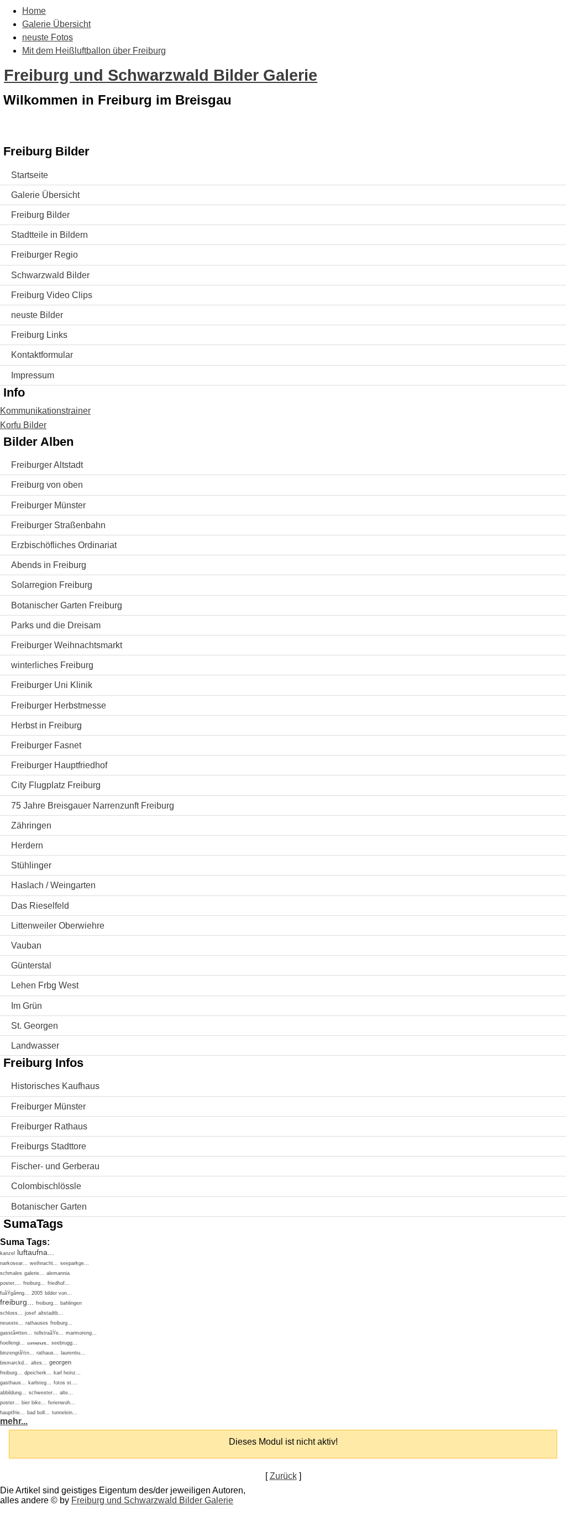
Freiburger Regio (44, 254)
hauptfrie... (12, 1412)
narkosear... (14, 1263)
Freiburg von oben (47, 484)
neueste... (11, 1323)
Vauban (26, 945)
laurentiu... (73, 1353)
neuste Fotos (47, 37)
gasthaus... (13, 1382)
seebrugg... (64, 1343)
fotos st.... (66, 1382)
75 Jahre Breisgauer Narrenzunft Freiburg (92, 805)
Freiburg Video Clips (51, 295)
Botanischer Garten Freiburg (66, 605)
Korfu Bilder (23, 425)
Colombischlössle (46, 1186)
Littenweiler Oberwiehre (57, 925)
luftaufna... (35, 1252)
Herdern (27, 845)
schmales (11, 1273)
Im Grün (26, 1005)
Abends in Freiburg (48, 565)
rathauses (36, 1323)
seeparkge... (74, 1263)
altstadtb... (50, 1313)
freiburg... (34, 1283)
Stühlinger (31, 865)
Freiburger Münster (48, 505)
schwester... (43, 1392)
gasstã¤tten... (16, 1333)
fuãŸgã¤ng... (14, 1293)
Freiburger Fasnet (46, 745)
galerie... (34, 1273)
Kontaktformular (42, 355)
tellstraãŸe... (49, 1333)
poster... (9, 1402)
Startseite (29, 175)
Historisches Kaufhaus (55, 1086)
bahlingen (71, 1303)
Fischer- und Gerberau (55, 1166)
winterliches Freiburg (52, 665)
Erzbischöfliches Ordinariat (64, 545)
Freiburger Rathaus (49, 1126)
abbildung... (13, 1392)
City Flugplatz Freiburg (56, 785)
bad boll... (38, 1412)
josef (30, 1313)
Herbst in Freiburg (46, 725)
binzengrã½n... (17, 1353)
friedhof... (59, 1283)
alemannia (58, 1273)
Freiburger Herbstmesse (58, 705)
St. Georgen (34, 1025)
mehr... (14, 1421)
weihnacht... (44, 1263)
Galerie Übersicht (56, 24)
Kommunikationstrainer (45, 410)
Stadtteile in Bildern (49, 234)
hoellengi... (12, 1343)
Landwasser (35, 1045)
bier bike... (34, 1402)
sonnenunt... (38, 1343)
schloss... (11, 1313)
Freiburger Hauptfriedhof (59, 765)
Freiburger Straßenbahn (58, 525)
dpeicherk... (37, 1373)
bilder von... (58, 1293)
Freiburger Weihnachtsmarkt (66, 645)
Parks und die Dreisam (56, 625)
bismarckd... (14, 1363)
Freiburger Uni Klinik (51, 685)
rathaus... (47, 1353)
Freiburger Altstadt (47, 465)
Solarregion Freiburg (51, 585)
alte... (66, 1392)
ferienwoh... (61, 1402)
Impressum (32, 375)
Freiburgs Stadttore (48, 1146)
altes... (39, 1363)
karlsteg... (39, 1382)
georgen (60, 1362)
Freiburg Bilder (40, 215)
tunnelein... (64, 1412)
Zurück (283, 1476)
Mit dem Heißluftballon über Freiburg (94, 50)
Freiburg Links (39, 335)
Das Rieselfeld (40, 905)
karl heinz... (67, 1373)
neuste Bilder (37, 315)
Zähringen (31, 825)
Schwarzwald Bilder (50, 275)
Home (34, 10)
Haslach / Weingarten (53, 885)
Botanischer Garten (49, 1206)
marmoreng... (81, 1333)
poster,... (10, 1283)
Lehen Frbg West (44, 985)
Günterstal (31, 965)
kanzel (7, 1253)
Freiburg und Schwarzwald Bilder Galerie (160, 75)
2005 (37, 1293)
